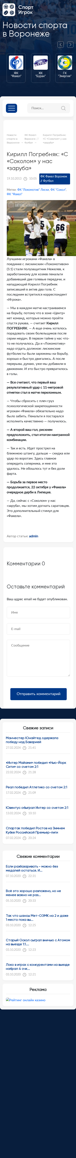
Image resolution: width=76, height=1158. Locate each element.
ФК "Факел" (14, 194)
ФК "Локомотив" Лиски (33, 189)
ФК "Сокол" (58, 189)
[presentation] (62, 44)
